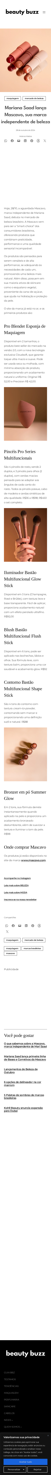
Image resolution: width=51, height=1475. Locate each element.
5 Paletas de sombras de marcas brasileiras (24, 1097)
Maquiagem (13, 98)
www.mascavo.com (33, 860)
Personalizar (14, 1469)
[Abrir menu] (44, 12)
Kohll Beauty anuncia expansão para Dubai (23, 1110)
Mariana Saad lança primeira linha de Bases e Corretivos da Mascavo (25, 1058)
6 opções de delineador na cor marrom (22, 1084)
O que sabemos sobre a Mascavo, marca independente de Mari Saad (25, 1045)
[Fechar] (48, 1435)
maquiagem (12, 948)
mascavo (10, 953)
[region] (25, 1454)
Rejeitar (38, 1469)
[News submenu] (12, 1420)
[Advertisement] (25, 176)
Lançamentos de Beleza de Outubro (21, 1071)
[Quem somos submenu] (21, 1427)
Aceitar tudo (25, 1462)
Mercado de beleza (34, 98)
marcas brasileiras (32, 948)
